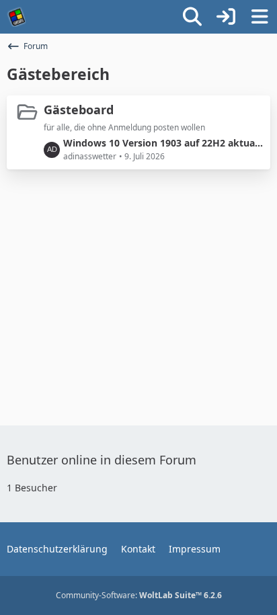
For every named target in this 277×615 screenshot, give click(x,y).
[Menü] (259, 16)
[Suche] (192, 16)
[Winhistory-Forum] (17, 16)
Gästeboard (79, 109)
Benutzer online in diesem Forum (101, 460)
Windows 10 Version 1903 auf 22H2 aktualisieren (163, 142)
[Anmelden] (225, 17)
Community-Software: (139, 595)
